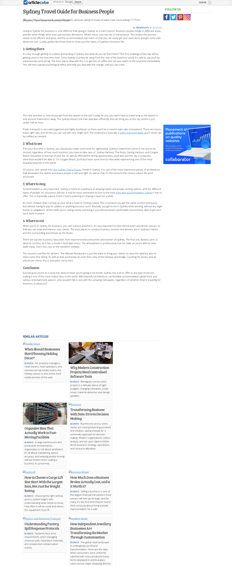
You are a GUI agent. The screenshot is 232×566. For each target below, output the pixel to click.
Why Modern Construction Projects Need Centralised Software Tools (89, 372)
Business (157, 27)
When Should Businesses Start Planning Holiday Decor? (42, 353)
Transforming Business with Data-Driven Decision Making (89, 414)
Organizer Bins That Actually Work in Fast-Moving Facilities (40, 432)
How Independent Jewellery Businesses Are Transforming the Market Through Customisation (90, 530)
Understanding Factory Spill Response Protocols (41, 526)
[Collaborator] (187, 162)
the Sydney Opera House (68, 169)
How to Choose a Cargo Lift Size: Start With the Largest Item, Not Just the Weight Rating (43, 484)
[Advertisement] (92, 88)
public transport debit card (134, 132)
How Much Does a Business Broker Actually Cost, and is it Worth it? (90, 481)
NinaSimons (142, 27)
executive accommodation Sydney (134, 192)
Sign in (202, 2)
